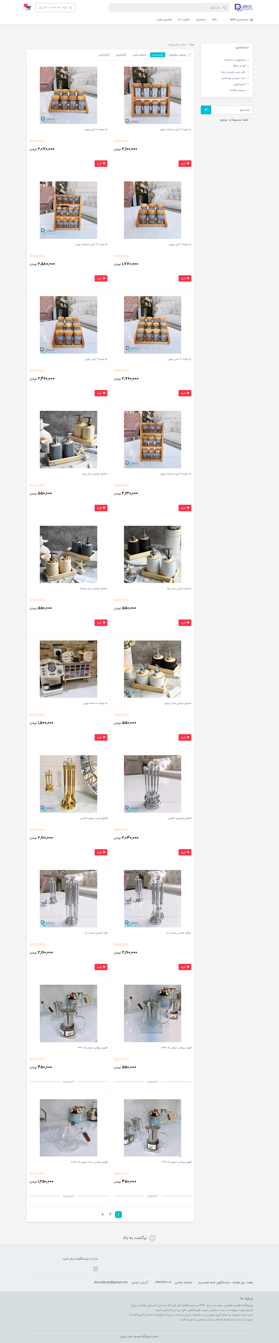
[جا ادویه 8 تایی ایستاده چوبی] (153, 95)
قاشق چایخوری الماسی (179, 818)
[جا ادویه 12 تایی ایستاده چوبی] (68, 210)
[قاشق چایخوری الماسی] (153, 784)
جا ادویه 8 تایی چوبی (96, 129)
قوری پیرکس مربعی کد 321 (176, 1162)
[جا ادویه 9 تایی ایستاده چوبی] (153, 439)
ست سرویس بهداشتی (234, 78)
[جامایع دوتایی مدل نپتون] (153, 669)
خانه (214, 19)
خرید (184, 163)
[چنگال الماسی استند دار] (153, 898)
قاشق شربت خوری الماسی (93, 818)
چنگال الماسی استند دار (178, 933)
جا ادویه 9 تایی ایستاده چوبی (175, 473)
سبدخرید (201, 19)
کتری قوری (240, 84)
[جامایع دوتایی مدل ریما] (68, 439)
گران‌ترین (121, 55)
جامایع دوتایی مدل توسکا (93, 588)
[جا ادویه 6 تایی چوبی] (153, 210)
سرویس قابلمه (238, 90)
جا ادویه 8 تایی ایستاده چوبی (175, 129)
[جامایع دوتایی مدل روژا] (153, 554)
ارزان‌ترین (104, 55)
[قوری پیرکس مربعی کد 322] (68, 1013)
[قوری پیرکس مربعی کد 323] (153, 1013)
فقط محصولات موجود (234, 120)
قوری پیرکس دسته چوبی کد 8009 (89, 1162)
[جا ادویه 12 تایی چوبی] (153, 325)
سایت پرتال (127, 1337)
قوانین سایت (164, 19)
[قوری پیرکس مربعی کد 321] (153, 1128)
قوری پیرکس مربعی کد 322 (92, 1047)
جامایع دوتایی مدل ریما (95, 473)
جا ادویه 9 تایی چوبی (96, 359)
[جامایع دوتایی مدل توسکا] (68, 554)
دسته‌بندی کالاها (239, 19)
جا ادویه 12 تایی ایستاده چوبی (91, 244)
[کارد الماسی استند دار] (68, 898)
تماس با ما (184, 19)
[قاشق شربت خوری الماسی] (68, 784)
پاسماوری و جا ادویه (235, 60)
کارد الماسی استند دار (96, 933)
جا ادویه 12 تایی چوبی (179, 359)
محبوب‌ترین (139, 55)
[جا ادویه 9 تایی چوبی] (68, 325)
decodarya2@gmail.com (111, 1282)
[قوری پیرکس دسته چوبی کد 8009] (68, 1128)
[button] (31, 7)
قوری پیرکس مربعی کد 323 (176, 1047)
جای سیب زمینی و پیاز (233, 72)
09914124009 (163, 1282)
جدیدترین (157, 55)
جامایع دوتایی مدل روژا (179, 588)
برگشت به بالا (135, 1238)
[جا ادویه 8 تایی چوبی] (68, 95)
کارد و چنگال (239, 65)
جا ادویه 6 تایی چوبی (180, 244)
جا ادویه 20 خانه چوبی (95, 703)
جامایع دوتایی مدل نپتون (177, 703)
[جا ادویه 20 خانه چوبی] (68, 669)
